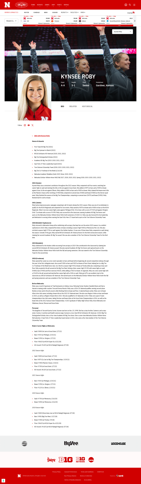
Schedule (36, 12)
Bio (62, 106)
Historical (87, 106)
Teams (33, 5)
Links (36, 25)
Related (73, 106)
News (46, 12)
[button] (134, 20)
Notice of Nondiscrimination (73, 480)
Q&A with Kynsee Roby (42, 136)
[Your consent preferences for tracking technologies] (3, 480)
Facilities (73, 12)
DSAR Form (100, 472)
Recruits (40, 5)
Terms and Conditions (87, 472)
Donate (47, 5)
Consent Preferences (70, 472)
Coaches (55, 12)
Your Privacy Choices (70, 476)
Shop (53, 5)
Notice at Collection (86, 476)
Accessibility (88, 480)
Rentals (66, 5)
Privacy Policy (56, 472)
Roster (26, 12)
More (82, 12)
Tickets (59, 5)
